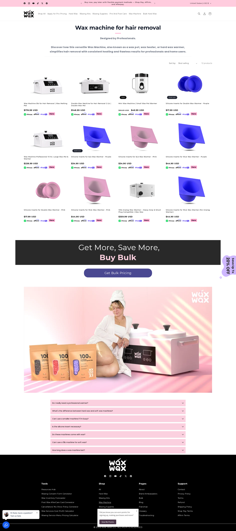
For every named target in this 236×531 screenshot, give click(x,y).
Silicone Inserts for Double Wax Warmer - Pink (44, 210)
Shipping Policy (185, 507)
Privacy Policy (184, 494)
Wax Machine (105, 502)
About (142, 489)
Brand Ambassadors (148, 494)
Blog (141, 502)
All (100, 489)
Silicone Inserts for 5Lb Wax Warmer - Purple (91, 157)
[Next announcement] (154, 3)
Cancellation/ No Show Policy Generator (59, 507)
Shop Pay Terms (185, 511)
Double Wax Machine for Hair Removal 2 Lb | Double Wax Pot (91, 104)
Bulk (141, 498)
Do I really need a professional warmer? (70, 403)
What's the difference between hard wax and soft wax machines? (82, 411)
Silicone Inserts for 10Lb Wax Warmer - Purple (186, 157)
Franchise (143, 507)
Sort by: (172, 63)
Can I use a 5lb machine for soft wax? (69, 442)
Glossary (143, 511)
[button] (199, 13)
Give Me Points (108, 522)
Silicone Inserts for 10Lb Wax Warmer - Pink (90, 210)
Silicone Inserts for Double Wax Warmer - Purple (187, 103)
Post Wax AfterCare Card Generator (57, 502)
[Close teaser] (221, 277)
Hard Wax (103, 494)
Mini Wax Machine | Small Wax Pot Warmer (137, 103)
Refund (181, 502)
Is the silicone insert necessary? (66, 426)
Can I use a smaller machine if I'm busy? (70, 418)
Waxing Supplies (106, 507)
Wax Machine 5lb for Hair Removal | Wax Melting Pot (45, 104)
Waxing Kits (104, 498)
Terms (180, 498)
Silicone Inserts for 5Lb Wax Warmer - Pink (137, 157)
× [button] (136, 510)
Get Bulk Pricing (118, 273)
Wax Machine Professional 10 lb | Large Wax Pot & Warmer (46, 158)
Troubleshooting (146, 515)
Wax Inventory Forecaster (53, 498)
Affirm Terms (184, 515)
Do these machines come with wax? (68, 434)
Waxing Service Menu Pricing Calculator (59, 515)
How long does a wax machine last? (68, 450)
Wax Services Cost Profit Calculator (57, 511)
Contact (181, 489)
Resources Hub (48, 489)
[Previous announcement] (81, 3)
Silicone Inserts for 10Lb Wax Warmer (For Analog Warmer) (188, 211)
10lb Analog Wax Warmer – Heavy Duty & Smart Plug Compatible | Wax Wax (139, 211)
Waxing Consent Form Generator (56, 494)
